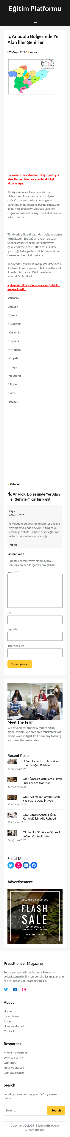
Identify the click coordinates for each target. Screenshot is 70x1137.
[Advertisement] (35, 132)
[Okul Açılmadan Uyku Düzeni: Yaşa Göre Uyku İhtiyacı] (13, 798)
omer (33, 52)
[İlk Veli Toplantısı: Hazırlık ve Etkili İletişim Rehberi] (13, 762)
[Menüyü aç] (35, 22)
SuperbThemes (35, 1129)
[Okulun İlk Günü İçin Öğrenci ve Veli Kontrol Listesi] (13, 833)
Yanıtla (13, 544)
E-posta (12, 629)
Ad (9, 612)
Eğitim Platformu (35, 8)
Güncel (15, 484)
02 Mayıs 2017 (16, 515)
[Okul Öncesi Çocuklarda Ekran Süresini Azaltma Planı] (13, 780)
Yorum (12, 572)
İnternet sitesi (16, 645)
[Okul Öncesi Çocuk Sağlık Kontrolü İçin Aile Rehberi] (13, 816)
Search (56, 1110)
